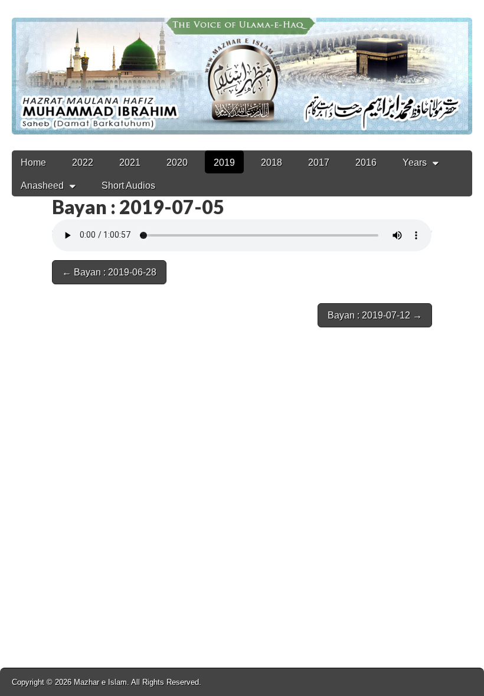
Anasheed (42, 185)
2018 (271, 162)
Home (33, 162)
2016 (366, 162)
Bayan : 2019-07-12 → (375, 315)
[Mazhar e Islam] (242, 67)
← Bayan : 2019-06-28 (109, 272)
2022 (82, 162)
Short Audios (128, 185)
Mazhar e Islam (100, 682)
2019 (224, 162)
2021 (129, 162)
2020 (177, 162)
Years (415, 162)
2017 (318, 162)
